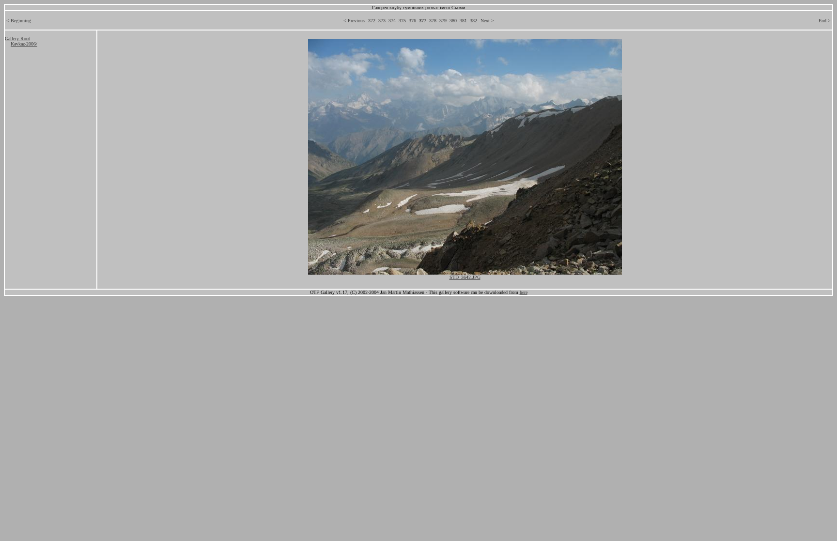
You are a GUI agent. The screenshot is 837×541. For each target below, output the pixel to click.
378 (432, 20)
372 (371, 20)
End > (825, 20)
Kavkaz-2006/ (24, 43)
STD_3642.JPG (465, 277)
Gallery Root (17, 38)
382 (473, 20)
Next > (487, 20)
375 (402, 20)
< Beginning (18, 20)
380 (453, 20)
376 (412, 20)
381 (463, 20)
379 (443, 20)
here (523, 292)
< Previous (354, 20)
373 (382, 20)
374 (392, 20)
